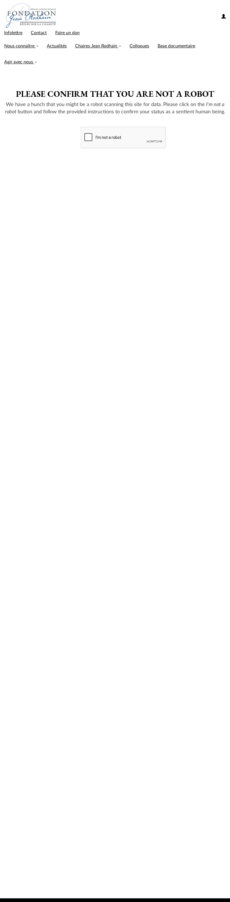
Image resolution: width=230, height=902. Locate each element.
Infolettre (13, 33)
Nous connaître (20, 46)
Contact (39, 33)
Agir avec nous (19, 62)
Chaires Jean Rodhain (96, 46)
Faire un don (67, 33)
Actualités (57, 46)
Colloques (139, 46)
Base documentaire (176, 46)
